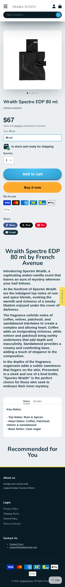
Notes (26, 401)
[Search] (58, 15)
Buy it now (32, 187)
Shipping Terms (11, 513)
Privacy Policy (10, 508)
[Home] (24, 6)
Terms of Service (12, 523)
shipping (18, 126)
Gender (37, 401)
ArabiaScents (26, 581)
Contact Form (16, 544)
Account (54, 6)
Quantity (8, 153)
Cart (60, 6)
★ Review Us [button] (62, 296)
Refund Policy (10, 518)
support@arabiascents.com (23, 547)
